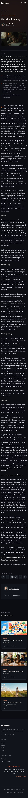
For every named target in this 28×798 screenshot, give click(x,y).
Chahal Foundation (6, 761)
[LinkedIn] (5, 734)
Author (3, 743)
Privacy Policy (8, 792)
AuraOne (3, 759)
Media (2, 748)
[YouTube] (13, 734)
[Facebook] (10, 734)
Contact (3, 750)
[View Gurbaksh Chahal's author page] (3, 24)
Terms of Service (18, 792)
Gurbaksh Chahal (10, 24)
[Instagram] (7, 734)
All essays (4, 10)
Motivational (12, 15)
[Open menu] (25, 2)
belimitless (5, 725)
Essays (3, 745)
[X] (2, 734)
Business (4, 15)
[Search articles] (21, 2)
